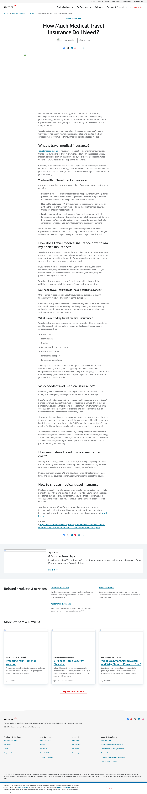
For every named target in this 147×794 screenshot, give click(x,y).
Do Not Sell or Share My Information (113, 748)
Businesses (8, 744)
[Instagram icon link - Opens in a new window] (142, 719)
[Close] (143, 787)
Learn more (53, 570)
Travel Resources (73, 19)
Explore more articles (73, 692)
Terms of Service (106, 740)
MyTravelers (76, 744)
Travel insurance (106, 588)
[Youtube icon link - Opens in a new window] (131, 719)
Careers (100, 1)
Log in (136, 7)
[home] (10, 6)
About (93, 1)
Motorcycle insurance (61, 604)
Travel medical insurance (49, 151)
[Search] (130, 7)
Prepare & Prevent (19, 13)
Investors (116, 1)
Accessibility (105, 753)
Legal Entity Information (109, 761)
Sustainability (127, 1)
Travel (32, 13)
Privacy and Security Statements (112, 744)
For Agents (76, 748)
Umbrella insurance (60, 588)
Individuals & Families (11, 740)
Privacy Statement (63, 787)
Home (6, 13)
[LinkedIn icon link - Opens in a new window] (139, 719)
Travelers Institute (46, 757)
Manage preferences (112, 788)
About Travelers (45, 740)
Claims (6, 748)
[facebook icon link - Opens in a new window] (128, 719)
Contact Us (138, 1)
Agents (107, 1)
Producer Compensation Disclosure (113, 757)
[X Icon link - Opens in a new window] (135, 719)
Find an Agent (76, 753)
